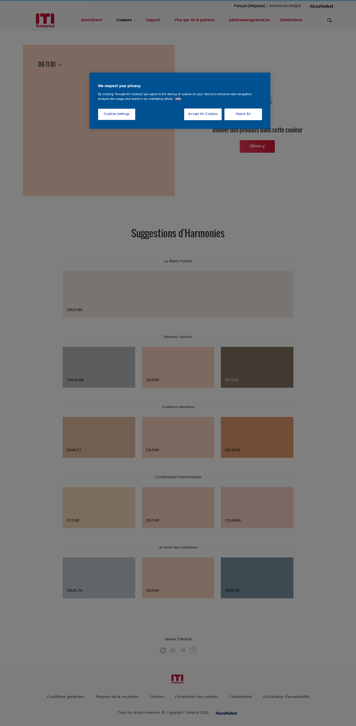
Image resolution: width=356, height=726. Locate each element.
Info (178, 99)
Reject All (243, 114)
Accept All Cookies (202, 114)
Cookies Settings (117, 114)
